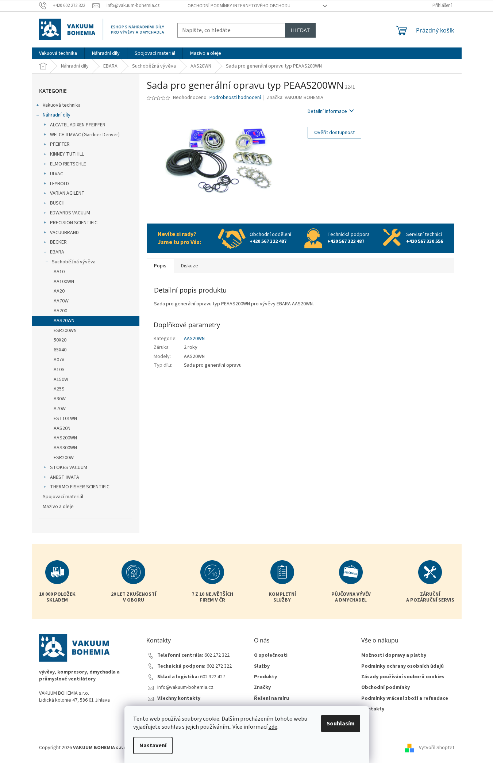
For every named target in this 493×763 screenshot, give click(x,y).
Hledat (300, 30)
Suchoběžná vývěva (74, 262)
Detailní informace (327, 111)
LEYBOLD (59, 183)
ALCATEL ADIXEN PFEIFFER (77, 125)
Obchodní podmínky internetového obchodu (239, 6)
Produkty (265, 677)
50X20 (60, 340)
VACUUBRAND (64, 232)
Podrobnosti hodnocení (235, 97)
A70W (60, 408)
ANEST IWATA (64, 477)
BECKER (58, 242)
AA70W (61, 301)
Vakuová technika (62, 105)
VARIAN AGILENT (67, 193)
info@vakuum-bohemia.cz (185, 687)
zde (273, 727)
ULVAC (56, 174)
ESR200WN (65, 330)
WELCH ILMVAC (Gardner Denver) (85, 134)
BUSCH (57, 203)
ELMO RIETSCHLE (68, 164)
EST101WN (65, 418)
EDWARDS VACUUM (70, 213)
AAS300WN (65, 447)
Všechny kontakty (178, 698)
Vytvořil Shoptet (436, 747)
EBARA (57, 252)
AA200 (60, 310)
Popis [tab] (160, 266)
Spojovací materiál (63, 496)
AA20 (59, 291)
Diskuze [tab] (189, 266)
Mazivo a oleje (58, 506)
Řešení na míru (271, 698)
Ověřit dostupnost (334, 132)
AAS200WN (65, 438)
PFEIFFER (60, 144)
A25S (59, 389)
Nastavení (152, 745)
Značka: (295, 97)
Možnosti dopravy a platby (393, 655)
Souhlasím (341, 724)
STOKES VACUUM (68, 467)
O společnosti (271, 655)
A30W (60, 399)
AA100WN (64, 281)
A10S (59, 369)
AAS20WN (64, 320)
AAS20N (62, 428)
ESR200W (64, 457)
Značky (262, 687)
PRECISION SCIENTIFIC (73, 222)
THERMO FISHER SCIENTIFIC (79, 487)
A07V (59, 359)
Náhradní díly (56, 115)
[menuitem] (58, 53)
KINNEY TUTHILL (67, 154)
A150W (61, 379)
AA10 (59, 271)
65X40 (60, 350)
